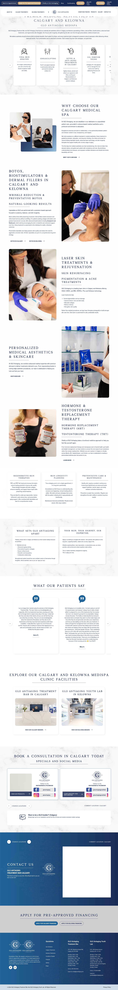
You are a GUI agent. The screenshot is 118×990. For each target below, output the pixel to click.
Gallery (47, 962)
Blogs (47, 966)
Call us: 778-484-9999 (95, 970)
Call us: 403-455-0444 (73, 968)
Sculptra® (50, 221)
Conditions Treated (50, 956)
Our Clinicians (49, 946)
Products (48, 959)
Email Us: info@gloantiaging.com (76, 971)
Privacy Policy (107, 987)
